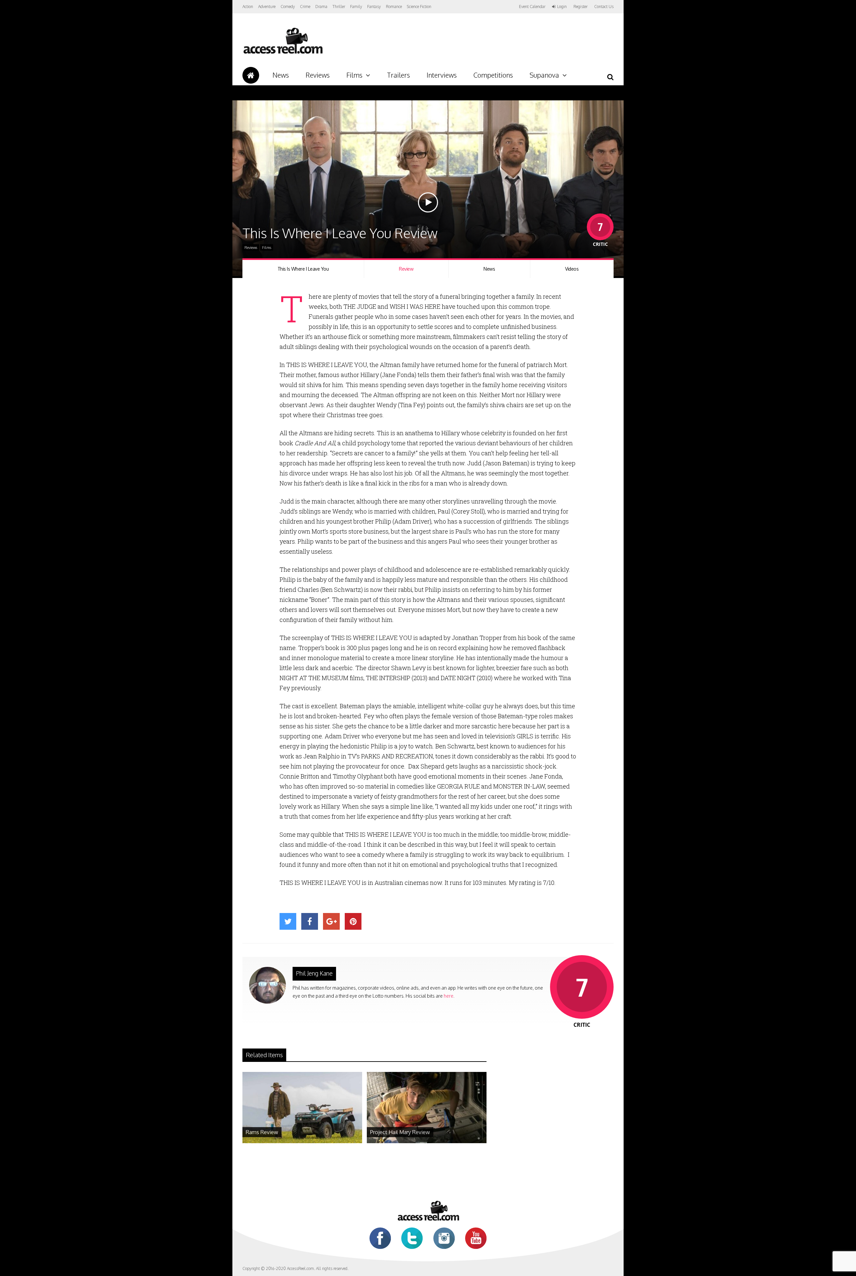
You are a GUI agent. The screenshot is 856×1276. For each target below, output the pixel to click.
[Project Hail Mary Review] (427, 1141)
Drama (321, 6)
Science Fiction (419, 6)
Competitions (493, 75)
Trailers (398, 75)
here (448, 996)
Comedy (288, 6)
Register (580, 7)
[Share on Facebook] (309, 921)
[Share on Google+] (331, 921)
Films (354, 75)
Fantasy (374, 6)
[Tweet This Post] (288, 921)
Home (250, 75)
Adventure (267, 6)
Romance (394, 6)
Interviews (442, 75)
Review (406, 269)
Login (562, 7)
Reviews (318, 75)
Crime (305, 6)
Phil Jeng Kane (314, 973)
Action (247, 6)
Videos (571, 269)
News (281, 75)
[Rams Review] (302, 1141)
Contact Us (604, 6)
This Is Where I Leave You (303, 269)
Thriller (338, 6)
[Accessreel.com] (282, 53)
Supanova (544, 75)
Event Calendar (532, 6)
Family (356, 6)
